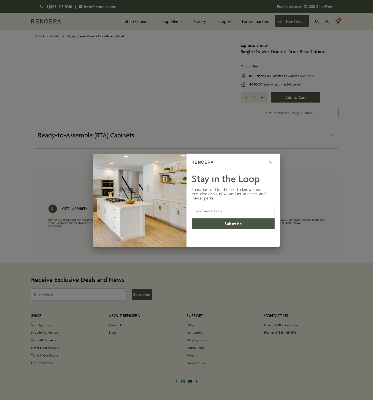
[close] (270, 162)
